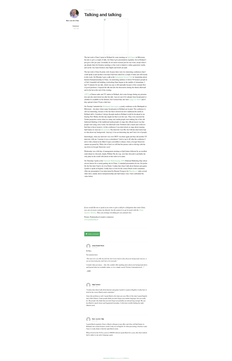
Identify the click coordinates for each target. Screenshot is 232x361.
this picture (105, 129)
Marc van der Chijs (72, 20)
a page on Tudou (135, 99)
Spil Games (131, 57)
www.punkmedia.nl (91, 219)
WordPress (126, 358)
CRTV (86, 94)
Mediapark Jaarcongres (111, 106)
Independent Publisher (109, 358)
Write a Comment (93, 234)
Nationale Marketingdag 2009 (114, 161)
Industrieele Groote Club (123, 77)
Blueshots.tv (133, 171)
